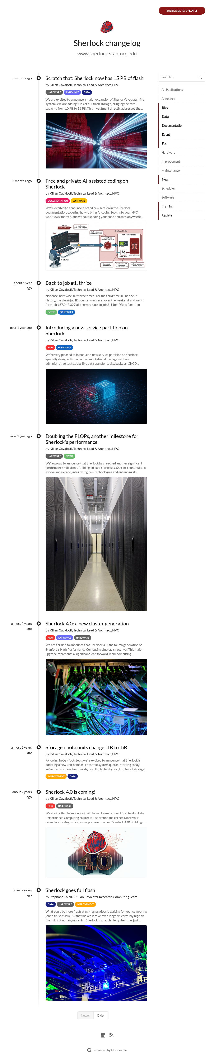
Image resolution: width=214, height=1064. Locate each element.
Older (101, 1015)
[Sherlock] (107, 27)
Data (165, 116)
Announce (168, 98)
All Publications (172, 89)
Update (167, 215)
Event (166, 134)
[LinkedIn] (105, 1035)
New (165, 179)
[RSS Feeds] (111, 1035)
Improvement (171, 161)
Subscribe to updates (182, 10)
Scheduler (168, 188)
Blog (165, 107)
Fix (164, 143)
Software (168, 197)
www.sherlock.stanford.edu (107, 53)
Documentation (172, 125)
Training (167, 206)
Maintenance (171, 170)
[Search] (200, 77)
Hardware (168, 152)
